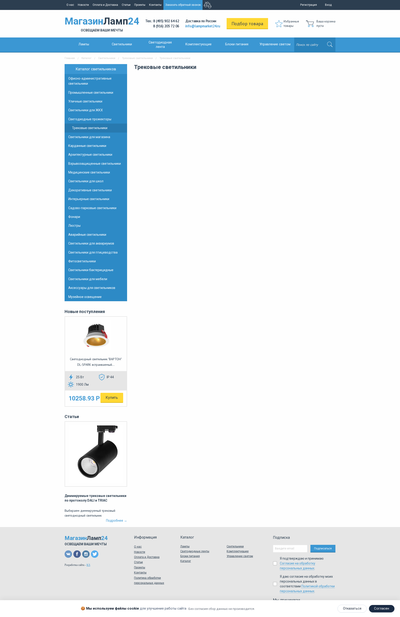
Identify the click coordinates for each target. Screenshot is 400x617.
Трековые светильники (137, 58)
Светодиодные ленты (194, 551)
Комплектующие (198, 44)
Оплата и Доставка (105, 4)
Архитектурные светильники (90, 154)
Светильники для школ (85, 181)
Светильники (122, 44)
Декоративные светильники (90, 190)
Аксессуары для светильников (91, 288)
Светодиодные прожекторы (89, 119)
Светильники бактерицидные (90, 270)
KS (88, 565)
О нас (70, 4)
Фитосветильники (82, 261)
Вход (328, 4)
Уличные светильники (85, 101)
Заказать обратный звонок (183, 4)
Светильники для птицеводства (93, 252)
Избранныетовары (291, 23)
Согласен (381, 609)
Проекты (139, 4)
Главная (70, 58)
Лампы (83, 44)
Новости (83, 4)
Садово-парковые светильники (92, 208)
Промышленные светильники (90, 92)
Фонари (74, 217)
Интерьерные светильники (88, 199)
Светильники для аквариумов (91, 243)
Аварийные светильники (87, 234)
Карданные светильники (87, 146)
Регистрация (308, 4)
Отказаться (352, 609)
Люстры (74, 225)
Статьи (126, 4)
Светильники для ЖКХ (85, 110)
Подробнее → (116, 520)
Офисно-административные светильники (90, 81)
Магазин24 (102, 24)
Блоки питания (236, 44)
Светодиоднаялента (160, 44)
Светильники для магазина (89, 137)
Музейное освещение (85, 297)
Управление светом (275, 44)
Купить (112, 397)
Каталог (86, 58)
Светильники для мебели (87, 279)
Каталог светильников (96, 69)
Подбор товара (247, 24)
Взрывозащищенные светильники (94, 163)
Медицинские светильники (89, 172)
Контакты (155, 4)
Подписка (281, 537)
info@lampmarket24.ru (202, 26)
